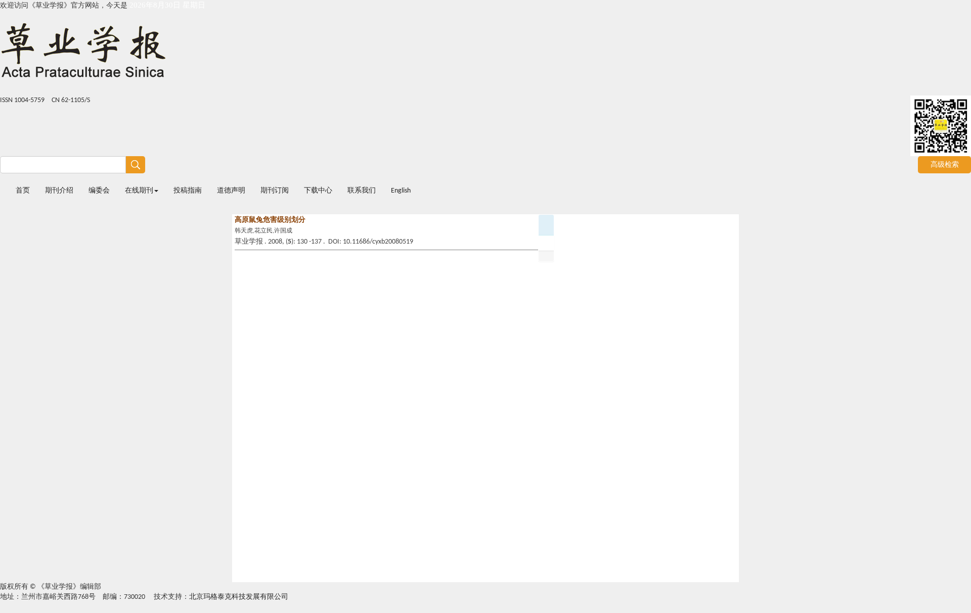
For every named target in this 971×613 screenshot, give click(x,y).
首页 (23, 191)
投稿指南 (187, 191)
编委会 (99, 191)
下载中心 (318, 191)
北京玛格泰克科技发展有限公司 (238, 597)
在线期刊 (139, 191)
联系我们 (361, 191)
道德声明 (231, 191)
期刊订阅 (274, 191)
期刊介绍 (59, 191)
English (401, 191)
